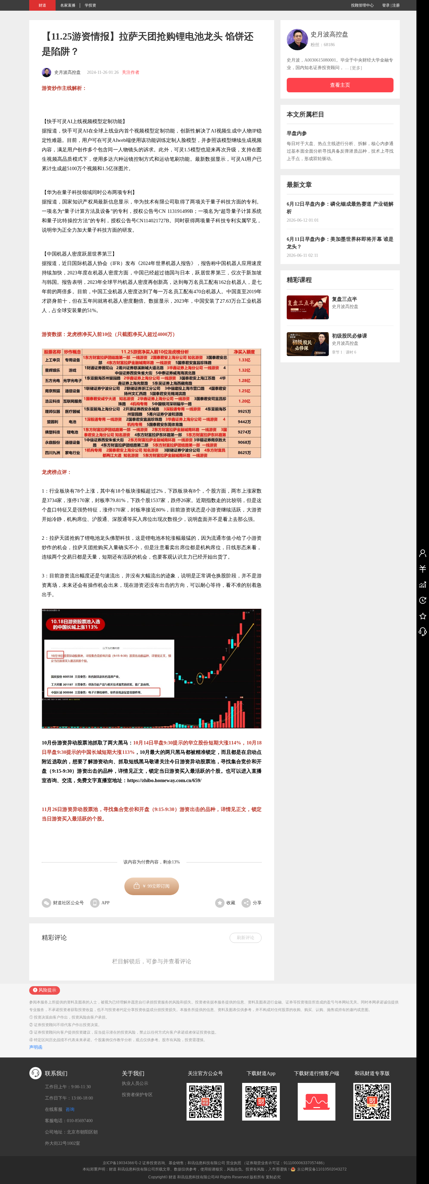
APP (105, 902)
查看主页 (340, 85)
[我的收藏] (422, 615)
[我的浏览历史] (422, 600)
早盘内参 (297, 133)
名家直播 (67, 5)
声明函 (35, 1047)
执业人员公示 (135, 1083)
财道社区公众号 (68, 902)
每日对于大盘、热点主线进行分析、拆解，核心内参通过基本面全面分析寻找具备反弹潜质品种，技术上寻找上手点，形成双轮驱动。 (340, 151)
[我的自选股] (422, 584)
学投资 (90, 5)
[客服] (422, 631)
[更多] (356, 68)
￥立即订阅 (156, 886)
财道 (42, 5)
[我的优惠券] (422, 568)
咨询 (70, 1109)
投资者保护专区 (137, 1094)
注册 (396, 5)
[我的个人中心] (422, 553)
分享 (257, 902)
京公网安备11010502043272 (322, 1169)
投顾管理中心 (362, 5)
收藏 (230, 902)
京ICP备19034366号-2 (122, 1163)
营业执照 (233, 1163)
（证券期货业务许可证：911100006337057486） (284, 1163)
